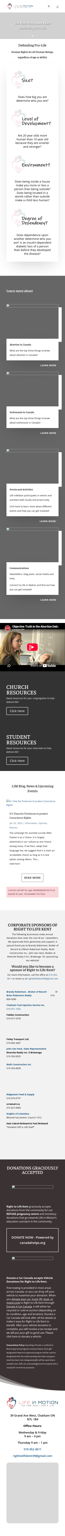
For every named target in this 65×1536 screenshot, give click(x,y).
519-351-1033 (13, 1008)
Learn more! (48, 521)
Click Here (17, 711)
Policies (13, 827)
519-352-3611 (32, 1449)
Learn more (48, 365)
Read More (32, 877)
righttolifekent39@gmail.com (43, 978)
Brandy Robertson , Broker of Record (29, 991)
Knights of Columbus (17, 1113)
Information (31, 823)
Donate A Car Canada (19, 1306)
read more (14, 863)
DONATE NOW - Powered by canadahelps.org (33, 1240)
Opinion (42, 823)
